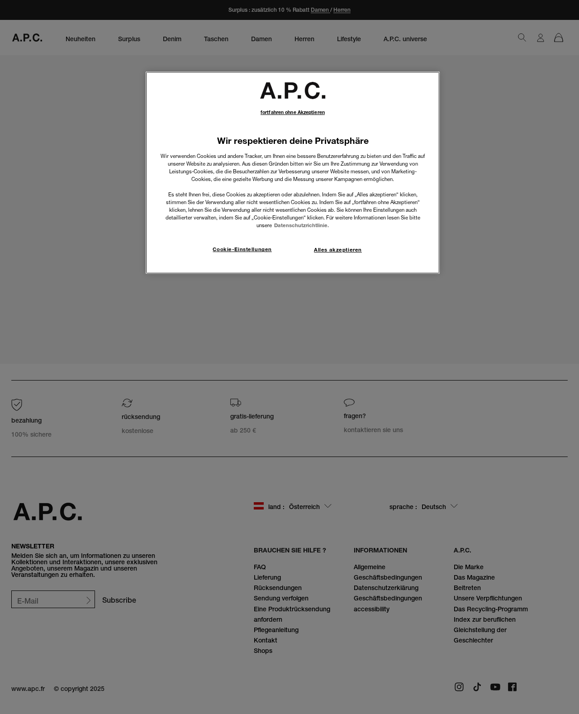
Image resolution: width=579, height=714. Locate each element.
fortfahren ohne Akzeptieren (293, 112)
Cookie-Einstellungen (242, 249)
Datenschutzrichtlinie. (301, 225)
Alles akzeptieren (338, 250)
